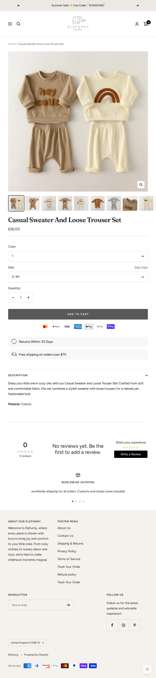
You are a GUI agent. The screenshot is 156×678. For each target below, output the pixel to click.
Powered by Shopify (36, 654)
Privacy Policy (66, 551)
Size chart (141, 267)
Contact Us (65, 536)
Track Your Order (68, 567)
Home (11, 43)
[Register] (68, 605)
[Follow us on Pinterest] (134, 625)
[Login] (137, 24)
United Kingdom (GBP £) (25, 642)
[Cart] (146, 24)
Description (18, 375)
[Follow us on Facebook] (112, 625)
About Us (63, 528)
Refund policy (66, 574)
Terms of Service (68, 559)
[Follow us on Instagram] (123, 625)
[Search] (18, 24)
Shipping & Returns (70, 543)
